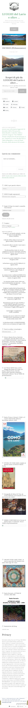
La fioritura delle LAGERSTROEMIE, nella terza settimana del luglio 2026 (14, 323)
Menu (15, 29)
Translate (13, 227)
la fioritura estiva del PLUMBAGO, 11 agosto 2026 (14, 264)
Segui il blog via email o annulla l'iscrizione (14, 206)
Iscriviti (22, 91)
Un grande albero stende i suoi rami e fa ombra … (14, 245)
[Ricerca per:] (14, 188)
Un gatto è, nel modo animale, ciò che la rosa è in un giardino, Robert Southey (14, 235)
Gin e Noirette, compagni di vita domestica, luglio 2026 (14, 298)
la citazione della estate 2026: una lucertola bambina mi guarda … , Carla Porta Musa (14, 283)
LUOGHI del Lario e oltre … (14, 15)
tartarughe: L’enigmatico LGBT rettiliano (14, 311)
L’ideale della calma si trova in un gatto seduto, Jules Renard (14, 240)
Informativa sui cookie (6, 702)
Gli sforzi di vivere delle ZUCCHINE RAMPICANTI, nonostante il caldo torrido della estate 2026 (14, 317)
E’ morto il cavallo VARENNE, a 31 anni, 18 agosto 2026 (14, 258)
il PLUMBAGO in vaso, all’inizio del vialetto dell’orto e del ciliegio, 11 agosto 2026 (14, 270)
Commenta (20, 169)
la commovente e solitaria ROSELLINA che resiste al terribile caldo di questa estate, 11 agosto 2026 (14, 276)
